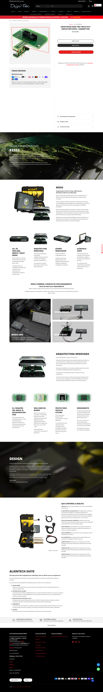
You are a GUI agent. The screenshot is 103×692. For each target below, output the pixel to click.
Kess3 (76, 65)
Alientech (71, 24)
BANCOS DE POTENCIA (86, 11)
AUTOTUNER (53, 11)
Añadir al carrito (75, 41)
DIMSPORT (34, 11)
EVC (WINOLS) (61, 11)
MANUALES (60, 14)
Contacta (37, 639)
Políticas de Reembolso (40, 653)
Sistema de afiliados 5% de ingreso (59, 636)
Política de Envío (39, 650)
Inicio (10, 20)
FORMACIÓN (76, 11)
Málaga (11, 667)
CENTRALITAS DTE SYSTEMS (50, 14)
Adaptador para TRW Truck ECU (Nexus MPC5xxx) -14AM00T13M (21, 20)
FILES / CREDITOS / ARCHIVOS (36, 14)
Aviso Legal (38, 645)
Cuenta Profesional (69, 14)
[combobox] (59, 6)
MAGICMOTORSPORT (43, 11)
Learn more (22, 1)
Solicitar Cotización (76, 52)
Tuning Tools (14, 686)
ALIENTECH (27, 11)
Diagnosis (68, 11)
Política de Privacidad (40, 648)
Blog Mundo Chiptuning (41, 636)
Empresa (12, 11)
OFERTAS (19, 11)
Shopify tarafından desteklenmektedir (23, 686)
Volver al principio (51, 625)
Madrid (11, 662)
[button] (98, 669)
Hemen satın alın (75, 45)
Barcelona (11, 664)
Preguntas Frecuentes (40, 642)
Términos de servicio (40, 656)
